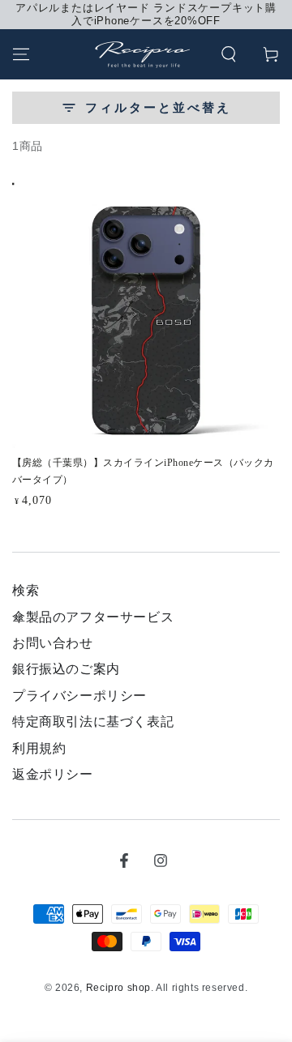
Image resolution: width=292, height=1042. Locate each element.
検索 (25, 590)
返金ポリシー (52, 774)
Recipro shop (118, 987)
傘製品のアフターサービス (93, 617)
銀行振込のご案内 (66, 669)
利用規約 (39, 748)
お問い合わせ (52, 643)
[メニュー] (21, 54)
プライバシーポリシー (79, 695)
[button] (229, 54)
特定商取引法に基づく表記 (93, 721)
